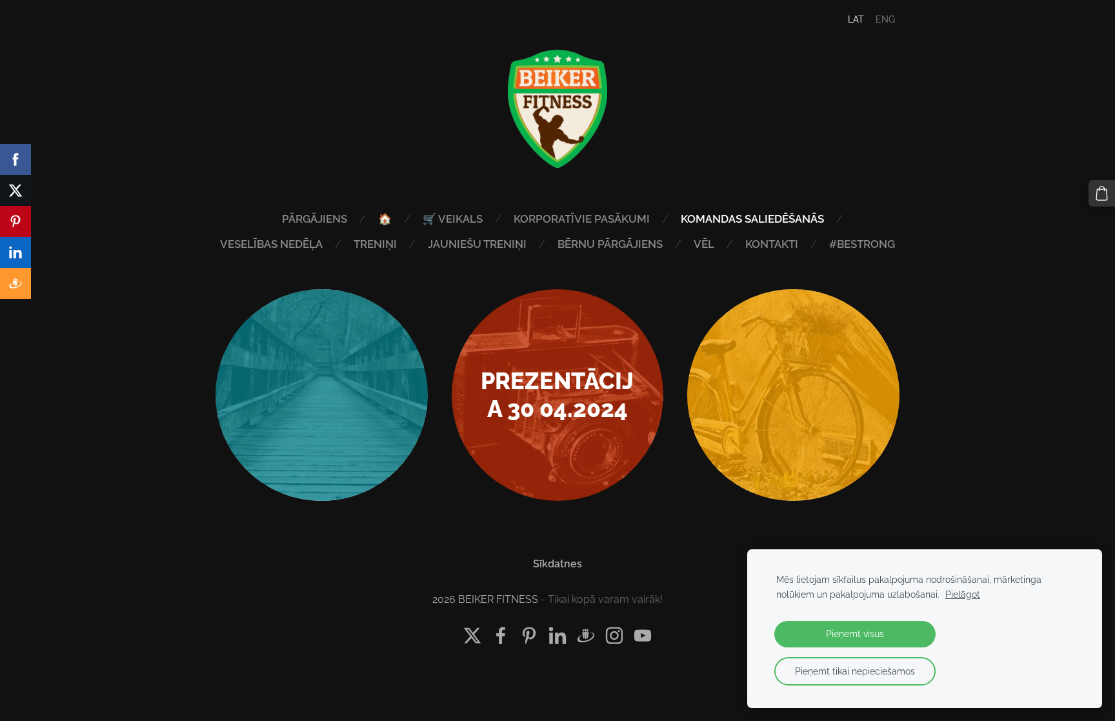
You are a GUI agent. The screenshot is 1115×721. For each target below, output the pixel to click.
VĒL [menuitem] (704, 244)
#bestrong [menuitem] (862, 244)
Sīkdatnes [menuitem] (557, 564)
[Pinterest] (529, 635)
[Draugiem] (586, 635)
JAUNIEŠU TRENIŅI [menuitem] (477, 244)
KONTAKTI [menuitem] (771, 244)
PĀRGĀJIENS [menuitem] (314, 218)
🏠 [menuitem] (385, 218)
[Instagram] (614, 635)
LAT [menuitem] (856, 19)
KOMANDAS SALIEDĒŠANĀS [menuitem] (752, 218)
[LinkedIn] (557, 635)
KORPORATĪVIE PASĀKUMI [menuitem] (582, 218)
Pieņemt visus (855, 633)
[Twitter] (472, 635)
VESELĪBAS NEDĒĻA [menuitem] (271, 244)
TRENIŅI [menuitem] (375, 244)
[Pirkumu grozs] (1102, 193)
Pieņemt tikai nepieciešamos (855, 670)
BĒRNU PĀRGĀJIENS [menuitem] (610, 244)
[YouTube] (643, 635)
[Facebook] (501, 635)
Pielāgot (962, 594)
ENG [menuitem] (885, 19)
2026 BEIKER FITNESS (485, 599)
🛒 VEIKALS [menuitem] (453, 218)
